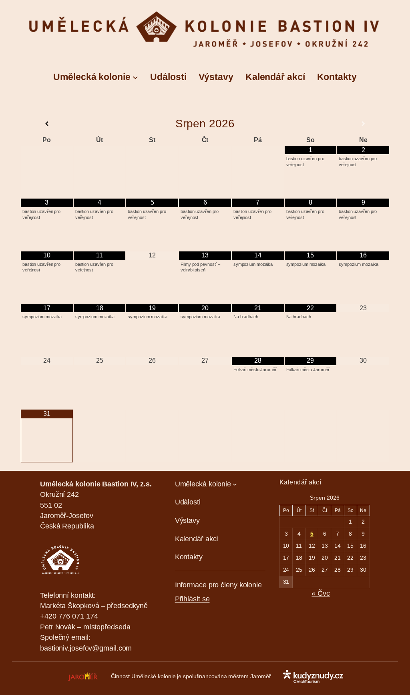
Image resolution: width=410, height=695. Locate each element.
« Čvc (321, 593)
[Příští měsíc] (363, 124)
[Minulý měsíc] (47, 124)
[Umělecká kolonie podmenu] (135, 77)
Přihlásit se (192, 599)
